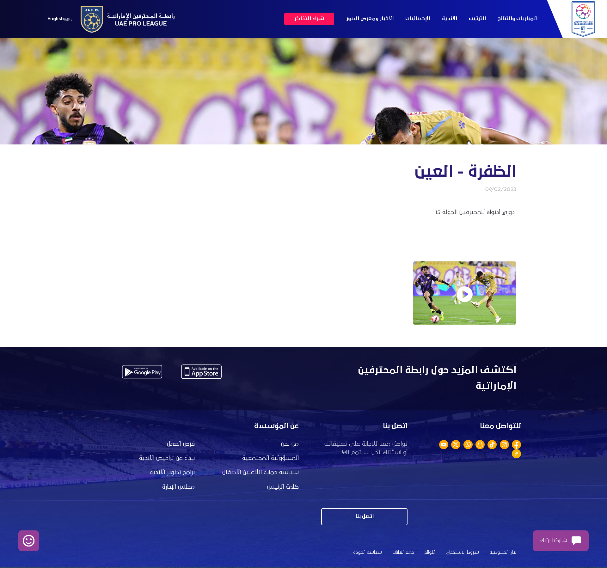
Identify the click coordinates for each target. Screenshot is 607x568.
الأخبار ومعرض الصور (370, 18)
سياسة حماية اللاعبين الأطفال (260, 472)
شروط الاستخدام (462, 552)
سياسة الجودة (367, 552)
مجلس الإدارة (178, 487)
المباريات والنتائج (517, 18)
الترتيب (477, 18)
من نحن (290, 444)
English (55, 19)
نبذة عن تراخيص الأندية (167, 458)
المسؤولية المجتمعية (270, 458)
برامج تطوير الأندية (172, 472)
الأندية (449, 18)
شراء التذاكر (309, 18)
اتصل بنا (364, 516)
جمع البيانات (403, 552)
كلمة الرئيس (283, 487)
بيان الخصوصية (502, 552)
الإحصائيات (417, 18)
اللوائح (430, 552)
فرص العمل (181, 444)
